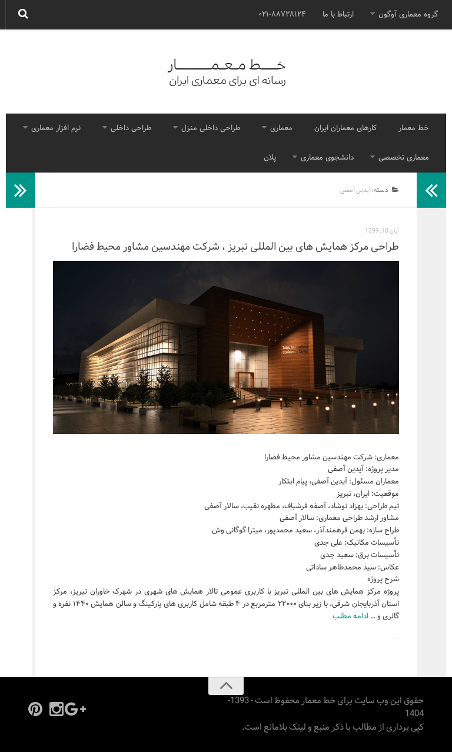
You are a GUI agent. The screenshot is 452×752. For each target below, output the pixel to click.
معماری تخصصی (403, 157)
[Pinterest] (35, 709)
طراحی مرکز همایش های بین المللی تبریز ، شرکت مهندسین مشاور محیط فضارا (235, 247)
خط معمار (413, 128)
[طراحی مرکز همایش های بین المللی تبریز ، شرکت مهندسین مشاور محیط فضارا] (226, 347)
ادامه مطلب (350, 616)
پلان (270, 157)
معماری (281, 128)
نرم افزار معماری (56, 128)
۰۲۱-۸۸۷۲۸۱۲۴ (282, 14)
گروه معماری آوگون (408, 14)
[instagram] (56, 709)
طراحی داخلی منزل (210, 128)
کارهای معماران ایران (345, 128)
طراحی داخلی (131, 128)
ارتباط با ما (338, 14)
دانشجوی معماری (327, 157)
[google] (77, 709)
